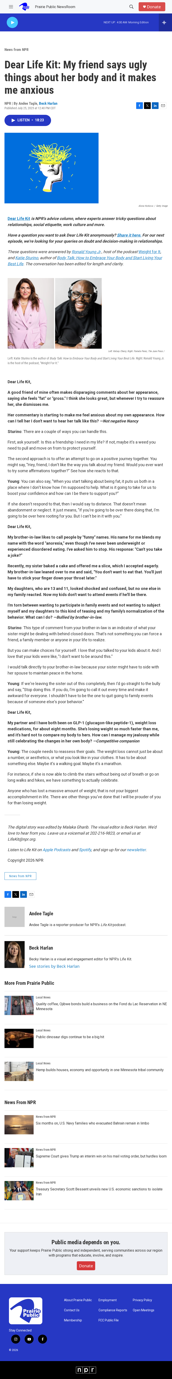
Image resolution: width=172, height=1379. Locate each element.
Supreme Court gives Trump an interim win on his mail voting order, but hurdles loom (101, 1156)
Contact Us (72, 1310)
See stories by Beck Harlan (54, 966)
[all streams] (165, 22)
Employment (108, 1300)
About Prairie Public (78, 1300)
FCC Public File (109, 1320)
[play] (12, 22)
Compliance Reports (113, 1310)
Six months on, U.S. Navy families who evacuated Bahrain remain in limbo (92, 1123)
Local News (43, 997)
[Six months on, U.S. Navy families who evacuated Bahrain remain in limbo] (19, 1124)
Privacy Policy (142, 1300)
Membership (73, 1320)
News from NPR (16, 49)
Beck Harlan (48, 103)
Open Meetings (143, 1310)
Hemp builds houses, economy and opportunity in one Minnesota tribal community (100, 1070)
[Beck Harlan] (14, 954)
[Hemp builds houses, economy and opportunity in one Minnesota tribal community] (19, 1071)
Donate (154, 6)
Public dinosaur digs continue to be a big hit (70, 1037)
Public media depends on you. (86, 1242)
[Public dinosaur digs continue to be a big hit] (19, 1038)
